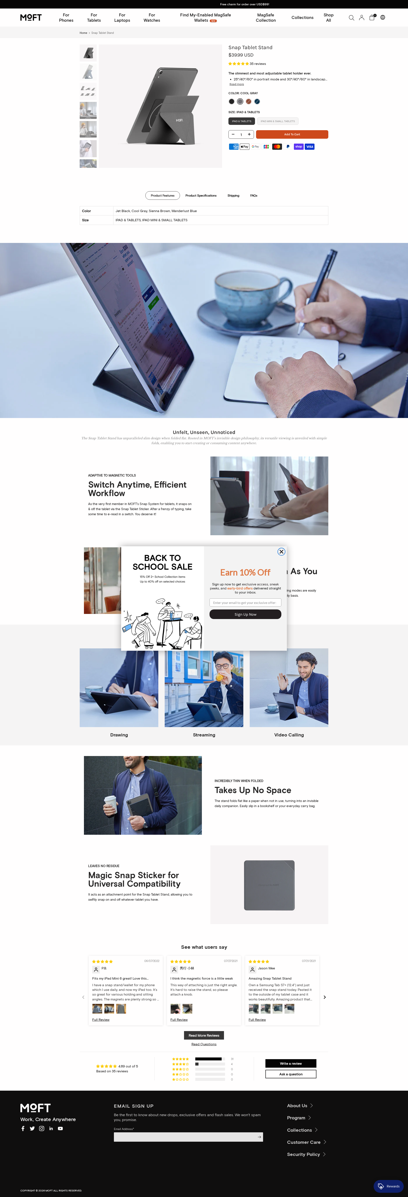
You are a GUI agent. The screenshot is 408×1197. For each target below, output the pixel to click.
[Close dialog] (281, 551)
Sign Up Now (245, 614)
